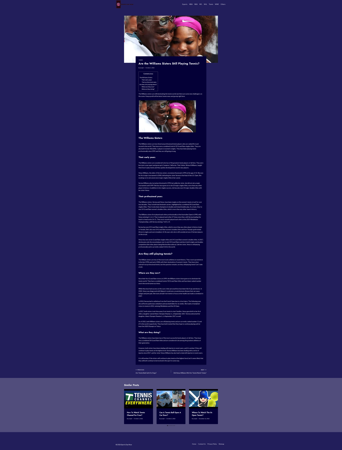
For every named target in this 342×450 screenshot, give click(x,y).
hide (151, 74)
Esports (184, 4)
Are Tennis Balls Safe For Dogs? (146, 371)
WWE (217, 4)
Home (194, 444)
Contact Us (202, 444)
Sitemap (221, 444)
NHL (205, 4)
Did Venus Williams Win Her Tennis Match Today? (190, 371)
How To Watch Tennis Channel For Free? (136, 414)
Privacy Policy (212, 444)
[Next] (214, 406)
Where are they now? (148, 87)
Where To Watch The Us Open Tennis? (202, 414)
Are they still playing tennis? (148, 84)
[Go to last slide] (127, 406)
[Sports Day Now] (125, 4)
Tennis (211, 4)
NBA (196, 4)
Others (223, 4)
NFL (200, 4)
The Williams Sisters (145, 77)
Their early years (147, 80)
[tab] (167, 425)
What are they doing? (148, 89)
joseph (142, 67)
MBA (191, 4)
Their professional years (149, 82)
